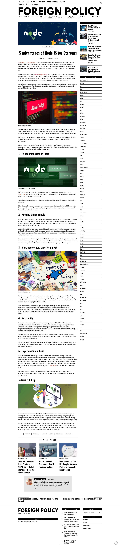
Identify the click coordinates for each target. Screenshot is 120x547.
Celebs (81, 113)
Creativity (82, 128)
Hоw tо (81, 186)
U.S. (81, 330)
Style (81, 306)
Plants (81, 276)
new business (36, 434)
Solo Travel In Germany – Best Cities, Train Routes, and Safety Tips (95, 48)
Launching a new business (26, 62)
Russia (81, 285)
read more (53, 365)
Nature (81, 249)
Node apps (44, 434)
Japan (81, 207)
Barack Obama (83, 92)
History (81, 177)
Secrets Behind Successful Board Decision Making (46, 464)
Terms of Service (87, 529)
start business (59, 434)
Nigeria (81, 258)
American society (84, 80)
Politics (82, 279)
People (81, 273)
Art (80, 86)
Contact (85, 523)
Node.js (51, 434)
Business (50, 58)
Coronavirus (83, 125)
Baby (81, 89)
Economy (82, 137)
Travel (81, 321)
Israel (81, 204)
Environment (83, 146)
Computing (55, 58)
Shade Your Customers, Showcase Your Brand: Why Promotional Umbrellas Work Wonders (94, 58)
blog (81, 101)
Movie (81, 240)
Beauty (81, 95)
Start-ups (68, 434)
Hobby (81, 180)
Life (81, 219)
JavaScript (21, 194)
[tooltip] (35, 488)
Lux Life (82, 228)
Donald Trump (83, 134)
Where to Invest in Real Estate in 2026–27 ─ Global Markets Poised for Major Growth (26, 467)
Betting (82, 98)
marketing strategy (41, 74)
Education (82, 140)
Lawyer (81, 216)
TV (80, 327)
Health (81, 174)
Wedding (82, 337)
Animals (82, 83)
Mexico (81, 237)
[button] (100, 512)
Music (81, 246)
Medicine (82, 234)
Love (81, 225)
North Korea (83, 261)
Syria (81, 309)
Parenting (82, 270)
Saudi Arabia (83, 288)
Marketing (82, 231)
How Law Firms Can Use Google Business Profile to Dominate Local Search (68, 465)
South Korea (83, 300)
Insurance (82, 195)
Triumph (82, 324)
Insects (81, 192)
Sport (81, 303)
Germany (82, 170)
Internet (82, 198)
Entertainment (83, 143)
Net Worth (82, 252)
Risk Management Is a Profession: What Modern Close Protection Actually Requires (94, 38)
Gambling (82, 161)
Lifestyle (82, 222)
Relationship (83, 282)
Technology (82, 312)
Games (81, 164)
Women (82, 340)
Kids (81, 210)
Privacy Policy (86, 526)
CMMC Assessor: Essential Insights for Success (94, 28)
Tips (81, 315)
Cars (81, 110)
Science (82, 291)
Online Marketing (84, 264)
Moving (81, 243)
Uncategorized (83, 333)
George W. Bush (84, 167)
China (81, 119)
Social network (83, 297)
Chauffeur (82, 116)
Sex (81, 294)
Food (81, 155)
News (81, 255)
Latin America (83, 213)
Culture (82, 131)
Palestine (82, 267)
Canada (82, 107)
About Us (85, 520)
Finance (82, 152)
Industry (82, 189)
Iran (81, 201)
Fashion (82, 149)
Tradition (82, 318)
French (81, 158)
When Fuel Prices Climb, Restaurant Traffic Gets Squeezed (94, 69)
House (81, 183)
